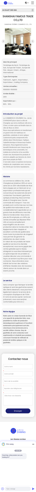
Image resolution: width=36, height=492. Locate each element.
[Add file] (2, 489)
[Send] (33, 489)
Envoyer (18, 410)
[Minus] (33, 444)
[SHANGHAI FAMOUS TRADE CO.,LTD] (8, 3)
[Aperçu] (18, 433)
